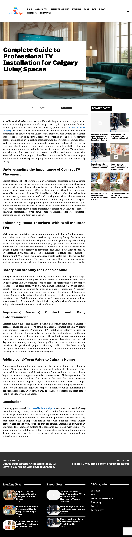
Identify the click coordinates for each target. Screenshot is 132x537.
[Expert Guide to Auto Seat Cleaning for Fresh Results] (100, 152)
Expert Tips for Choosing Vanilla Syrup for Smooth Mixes (26, 495)
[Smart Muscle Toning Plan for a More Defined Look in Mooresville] (119, 152)
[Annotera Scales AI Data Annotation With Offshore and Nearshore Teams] (100, 122)
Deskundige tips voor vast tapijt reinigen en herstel (119, 136)
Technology (65, 501)
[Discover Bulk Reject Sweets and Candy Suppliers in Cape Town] (9, 510)
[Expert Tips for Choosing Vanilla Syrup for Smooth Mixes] (9, 495)
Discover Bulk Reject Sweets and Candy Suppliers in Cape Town (27, 510)
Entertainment (66, 108)
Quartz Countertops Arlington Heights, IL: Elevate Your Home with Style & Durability (29, 465)
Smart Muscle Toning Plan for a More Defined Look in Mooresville (119, 167)
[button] (128, 10)
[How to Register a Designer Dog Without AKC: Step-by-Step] (100, 182)
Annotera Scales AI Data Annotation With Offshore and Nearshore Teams (99, 137)
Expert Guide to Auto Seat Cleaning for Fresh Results (99, 166)
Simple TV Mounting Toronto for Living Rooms (100, 463)
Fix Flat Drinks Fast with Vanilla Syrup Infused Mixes (27, 524)
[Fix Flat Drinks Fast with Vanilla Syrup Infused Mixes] (9, 525)
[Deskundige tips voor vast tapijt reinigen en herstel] (119, 122)
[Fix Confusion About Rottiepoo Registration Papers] (119, 182)
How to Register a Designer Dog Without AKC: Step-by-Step (99, 196)
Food (18, 501)
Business (64, 514)
